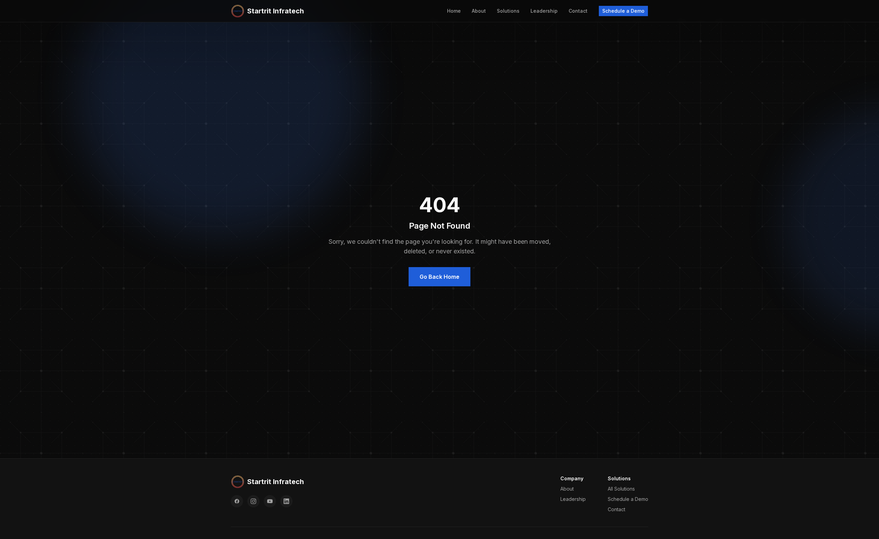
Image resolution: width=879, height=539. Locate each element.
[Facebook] (237, 501)
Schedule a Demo (623, 11)
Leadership (544, 11)
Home (454, 11)
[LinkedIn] (286, 501)
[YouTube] (270, 501)
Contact (578, 11)
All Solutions (621, 489)
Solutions (508, 11)
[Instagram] (253, 501)
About (479, 11)
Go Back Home (439, 276)
